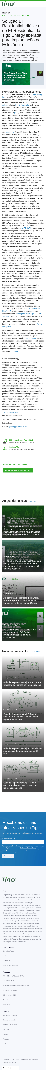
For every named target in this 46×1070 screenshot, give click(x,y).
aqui (16, 351)
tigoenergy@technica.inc (17, 427)
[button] (43, 3)
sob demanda (30, 338)
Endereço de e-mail (8, 838)
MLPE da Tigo (27, 228)
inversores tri (9, 132)
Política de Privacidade (27, 848)
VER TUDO (33, 501)
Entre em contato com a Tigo (18, 470)
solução (5, 105)
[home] (8, 3)
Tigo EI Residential (22, 105)
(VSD (16, 113)
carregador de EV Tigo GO (27, 314)
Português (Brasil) (8, 1068)
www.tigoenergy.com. (10, 412)
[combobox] (10, 1068)
